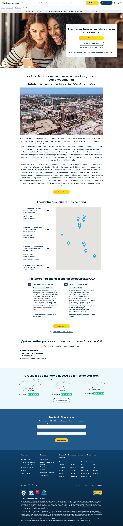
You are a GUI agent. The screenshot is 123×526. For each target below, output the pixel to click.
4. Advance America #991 (32, 265)
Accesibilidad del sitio (47, 472)
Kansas (72, 465)
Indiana (61, 476)
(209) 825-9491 (28, 235)
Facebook (22, 485)
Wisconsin (95, 470)
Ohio (82, 467)
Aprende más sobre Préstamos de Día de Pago (44, 315)
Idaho (61, 473)
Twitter (36, 485)
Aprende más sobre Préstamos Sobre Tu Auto (82, 315)
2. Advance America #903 (32, 227)
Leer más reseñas (61, 400)
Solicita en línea (91, 38)
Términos (86, 485)
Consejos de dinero (53, 3)
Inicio (3, 8)
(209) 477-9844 (28, 216)
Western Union (38, 3)
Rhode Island (85, 473)
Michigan (73, 473)
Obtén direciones (29, 218)
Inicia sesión (106, 3)
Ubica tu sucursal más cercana (47, 463)
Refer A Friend (25, 473)
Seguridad (43, 470)
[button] (32, 221)
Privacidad (78, 485)
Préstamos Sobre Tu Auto (95, 52)
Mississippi (73, 476)
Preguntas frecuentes (46, 467)
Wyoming (95, 473)
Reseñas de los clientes (28, 465)
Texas (94, 465)
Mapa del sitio (44, 475)
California (18, 8)
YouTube (29, 485)
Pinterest (33, 485)
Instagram (25, 485)
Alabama (62, 462)
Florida (61, 470)
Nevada (83, 465)
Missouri (84, 462)
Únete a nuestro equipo (28, 462)
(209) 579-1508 (28, 254)
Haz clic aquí (80, 310)
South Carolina (86, 476)
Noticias (23, 470)
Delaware (62, 467)
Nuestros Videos (26, 459)
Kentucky (73, 467)
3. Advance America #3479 (33, 246)
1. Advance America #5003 (32, 208)
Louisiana (73, 470)
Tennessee (95, 462)
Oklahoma (84, 470)
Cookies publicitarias (96, 485)
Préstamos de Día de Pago (77, 52)
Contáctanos (44, 459)
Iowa (71, 462)
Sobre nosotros (68, 3)
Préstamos (26, 3)
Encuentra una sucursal (91, 43)
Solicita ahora (92, 3)
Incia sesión (99, 47)
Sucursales (9, 8)
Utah (93, 467)
